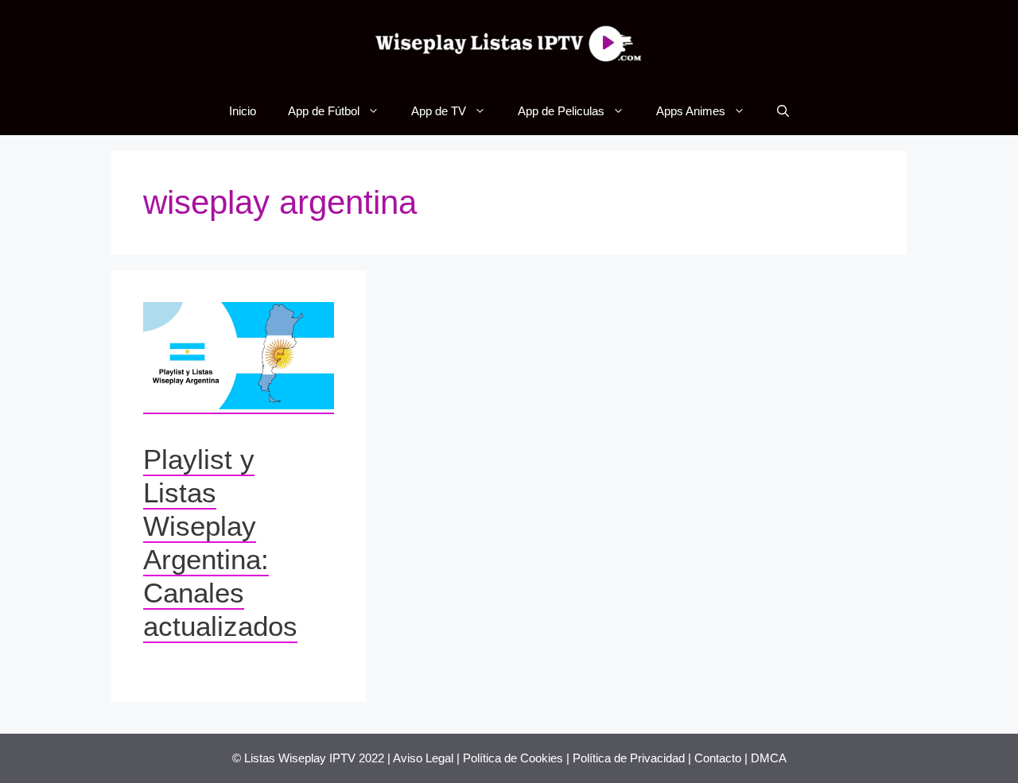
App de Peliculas (561, 111)
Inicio (242, 111)
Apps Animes (690, 111)
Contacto (717, 758)
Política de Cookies (513, 758)
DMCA (769, 758)
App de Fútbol (323, 111)
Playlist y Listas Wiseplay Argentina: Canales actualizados (220, 543)
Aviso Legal (423, 758)
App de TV (438, 111)
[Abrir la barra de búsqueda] (783, 111)
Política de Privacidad (629, 758)
